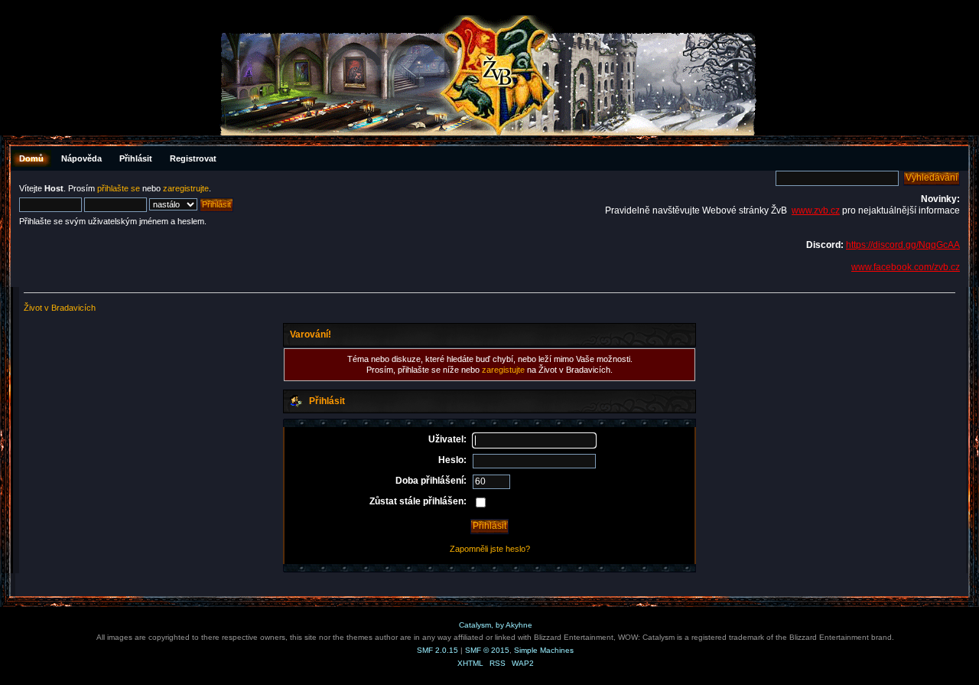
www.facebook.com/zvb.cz (905, 267)
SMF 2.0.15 (437, 650)
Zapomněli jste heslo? (490, 548)
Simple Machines (544, 650)
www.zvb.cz (816, 210)
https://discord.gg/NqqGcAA (903, 245)
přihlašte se (118, 188)
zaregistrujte (186, 188)
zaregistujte (503, 369)
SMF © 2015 (487, 650)
